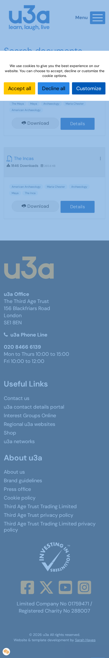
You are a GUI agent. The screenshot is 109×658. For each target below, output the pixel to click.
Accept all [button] (19, 88)
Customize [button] (88, 88)
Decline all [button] (53, 88)
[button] (6, 651)
